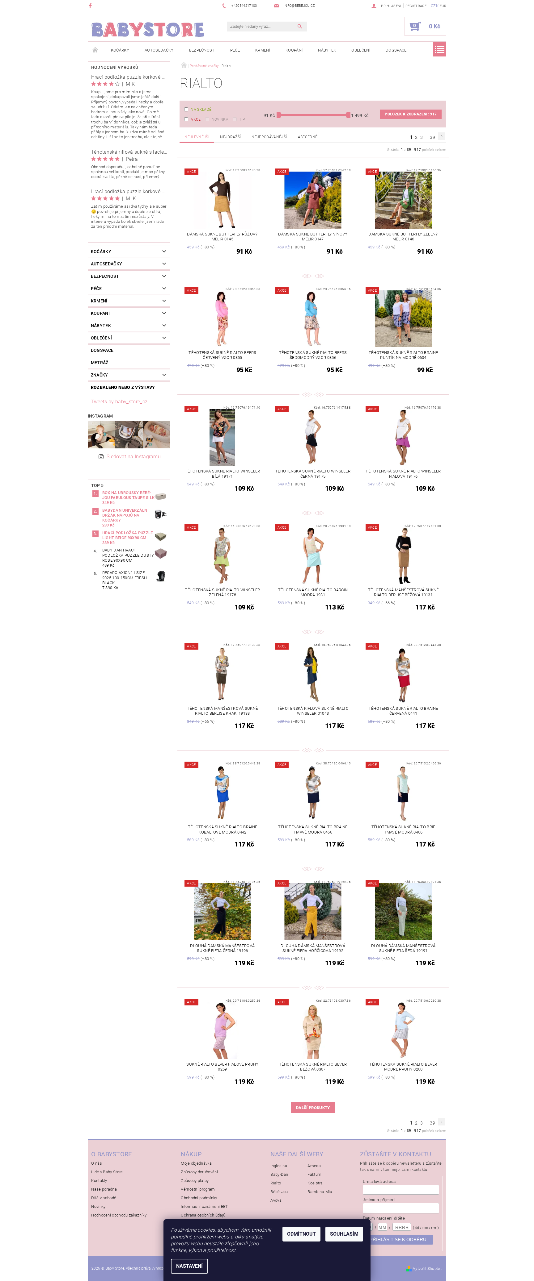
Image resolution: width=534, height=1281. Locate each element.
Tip (242, 119)
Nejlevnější (196, 137)
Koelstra (315, 1183)
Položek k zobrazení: (411, 114)
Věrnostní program (198, 1189)
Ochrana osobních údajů (203, 1215)
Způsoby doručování (199, 1172)
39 (432, 137)
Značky (99, 374)
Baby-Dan (279, 1174)
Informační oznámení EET (204, 1206)
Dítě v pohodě (103, 1198)
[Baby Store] (148, 29)
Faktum (314, 1174)
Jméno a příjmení (379, 1199)
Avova (276, 1200)
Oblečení (360, 50)
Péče (235, 50)
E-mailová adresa (379, 1181)
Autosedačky (159, 50)
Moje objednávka (196, 1163)
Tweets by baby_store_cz (119, 402)
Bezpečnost (202, 50)
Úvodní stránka (95, 50)
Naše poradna (104, 1189)
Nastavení (189, 1266)
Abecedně (308, 137)
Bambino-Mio (319, 1191)
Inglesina (278, 1165)
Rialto (275, 1183)
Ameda (314, 1165)
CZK (435, 5)
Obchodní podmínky (199, 1198)
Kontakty (99, 1180)
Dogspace (396, 50)
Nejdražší (230, 137)
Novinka (220, 119)
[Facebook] (91, 5)
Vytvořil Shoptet (427, 1268)
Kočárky (120, 50)
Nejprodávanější (269, 137)
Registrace (415, 6)
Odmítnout (301, 1234)
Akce (196, 119)
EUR (443, 6)
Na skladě (201, 109)
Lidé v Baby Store (107, 1172)
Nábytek (327, 50)
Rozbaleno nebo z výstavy (123, 387)
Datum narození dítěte (384, 1218)
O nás (96, 1163)
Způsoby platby (195, 1180)
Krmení (262, 50)
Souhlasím (344, 1234)
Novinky (98, 1206)
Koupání (294, 50)
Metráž (99, 362)
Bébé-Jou (279, 1191)
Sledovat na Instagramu (134, 457)
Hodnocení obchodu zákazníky (118, 1215)
